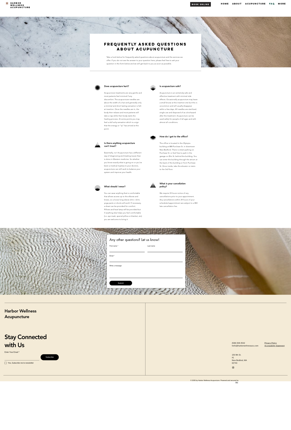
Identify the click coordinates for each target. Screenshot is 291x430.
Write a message (115, 266)
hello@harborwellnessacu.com (245, 346)
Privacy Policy (271, 343)
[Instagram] (233, 367)
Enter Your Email (11, 352)
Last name (151, 246)
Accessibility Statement (275, 346)
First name (113, 246)
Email (111, 256)
